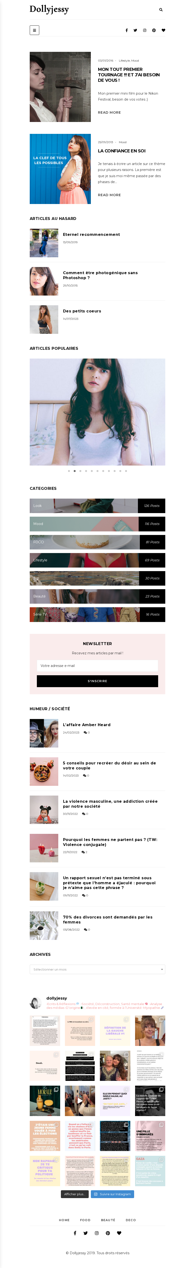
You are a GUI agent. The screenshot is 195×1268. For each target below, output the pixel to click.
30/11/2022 (70, 814)
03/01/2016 (105, 60)
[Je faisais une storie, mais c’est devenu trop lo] (150, 1066)
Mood (135, 60)
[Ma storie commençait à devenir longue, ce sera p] (45, 1030)
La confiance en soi (122, 151)
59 (152, 418)
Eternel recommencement (91, 234)
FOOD (85, 1220)
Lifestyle (124, 60)
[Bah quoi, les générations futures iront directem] (80, 1171)
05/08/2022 (71, 929)
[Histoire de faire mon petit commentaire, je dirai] (150, 1030)
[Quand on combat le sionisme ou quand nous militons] (45, 1171)
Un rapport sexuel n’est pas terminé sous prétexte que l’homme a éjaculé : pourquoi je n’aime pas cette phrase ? (109, 883)
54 (85, 181)
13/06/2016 (134, 418)
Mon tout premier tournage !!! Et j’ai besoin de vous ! (129, 75)
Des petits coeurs (82, 311)
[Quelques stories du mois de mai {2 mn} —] (115, 1171)
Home (64, 1220)
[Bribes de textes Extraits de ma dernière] (80, 1030)
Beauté (108, 1220)
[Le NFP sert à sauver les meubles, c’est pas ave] (115, 1136)
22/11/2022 (70, 852)
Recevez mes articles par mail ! (97, 653)
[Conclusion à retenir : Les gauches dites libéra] (115, 1030)
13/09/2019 (70, 242)
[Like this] (68, 99)
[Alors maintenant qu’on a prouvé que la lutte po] (80, 1136)
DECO (131, 1220)
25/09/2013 (105, 142)
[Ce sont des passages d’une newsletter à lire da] (150, 1136)
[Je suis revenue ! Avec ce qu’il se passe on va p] (45, 1101)
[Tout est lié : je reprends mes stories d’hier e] (150, 1101)
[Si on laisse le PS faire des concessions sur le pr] (45, 1136)
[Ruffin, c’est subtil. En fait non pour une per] (80, 1066)
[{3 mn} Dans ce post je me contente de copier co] (115, 1101)
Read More (109, 112)
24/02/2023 (71, 732)
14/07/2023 (70, 319)
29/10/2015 (70, 285)
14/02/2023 (71, 775)
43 (84, 99)
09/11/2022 (70, 895)
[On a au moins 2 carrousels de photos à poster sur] (80, 1101)
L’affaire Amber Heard (87, 725)
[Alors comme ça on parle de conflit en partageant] (150, 1171)
